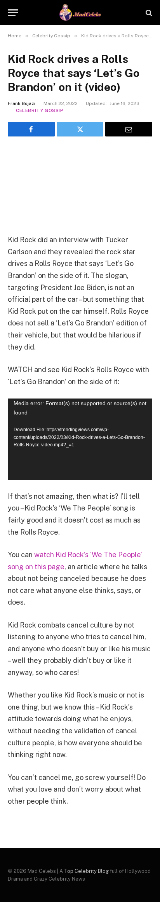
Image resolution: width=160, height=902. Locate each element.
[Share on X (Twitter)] (80, 129)
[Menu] (13, 12)
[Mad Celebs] (80, 12)
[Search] (148, 12)
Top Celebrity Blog (86, 871)
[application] (80, 439)
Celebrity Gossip (40, 110)
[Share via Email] (128, 129)
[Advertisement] (80, 182)
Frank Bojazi (21, 103)
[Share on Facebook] (31, 129)
